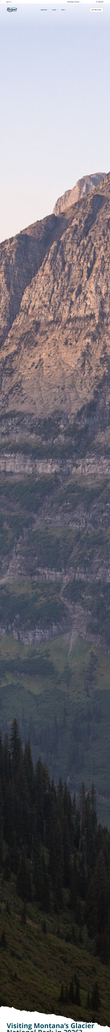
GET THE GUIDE (96, 10)
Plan (54, 10)
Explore (44, 10)
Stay (63, 10)
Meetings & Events (73, 2)
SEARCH (100, 2)
